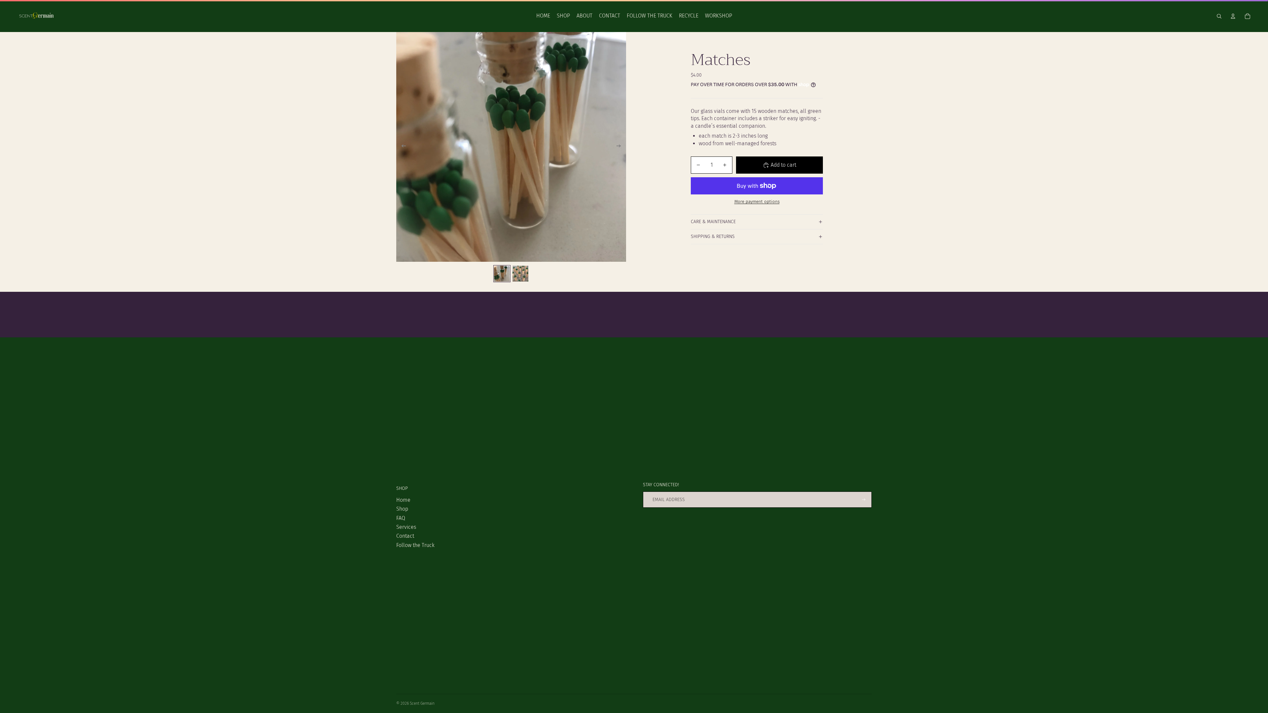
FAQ (400, 518)
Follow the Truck (415, 545)
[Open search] (1219, 16)
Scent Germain (422, 703)
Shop (402, 509)
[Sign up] (864, 499)
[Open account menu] (1233, 16)
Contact (405, 536)
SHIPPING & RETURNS (713, 236)
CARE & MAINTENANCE (713, 221)
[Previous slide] (401, 147)
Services (406, 527)
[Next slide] (620, 147)
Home (403, 500)
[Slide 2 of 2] (520, 274)
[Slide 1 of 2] (502, 274)
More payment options (757, 201)
